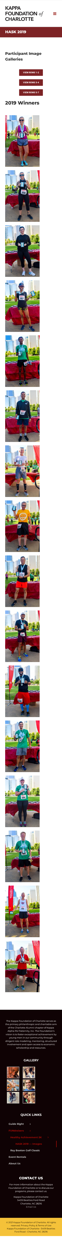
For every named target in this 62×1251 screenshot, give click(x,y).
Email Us (31, 1206)
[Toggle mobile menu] (55, 13)
